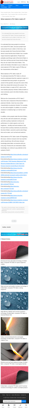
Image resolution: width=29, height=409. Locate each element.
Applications (26, 5)
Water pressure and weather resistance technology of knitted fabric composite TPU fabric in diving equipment (14, 288)
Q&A (9, 7)
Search (24, 401)
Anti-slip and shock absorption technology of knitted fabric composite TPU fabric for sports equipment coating (14, 262)
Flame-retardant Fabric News (8, 16)
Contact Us (23, 395)
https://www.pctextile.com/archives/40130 (14, 212)
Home (2, 5)
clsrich (9, 227)
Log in (18, 2)
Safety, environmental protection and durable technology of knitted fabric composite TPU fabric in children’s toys (14, 338)
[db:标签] (14, 221)
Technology (4, 7)
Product (10, 5)
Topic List (8, 395)
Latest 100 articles (16, 395)
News (17, 5)
